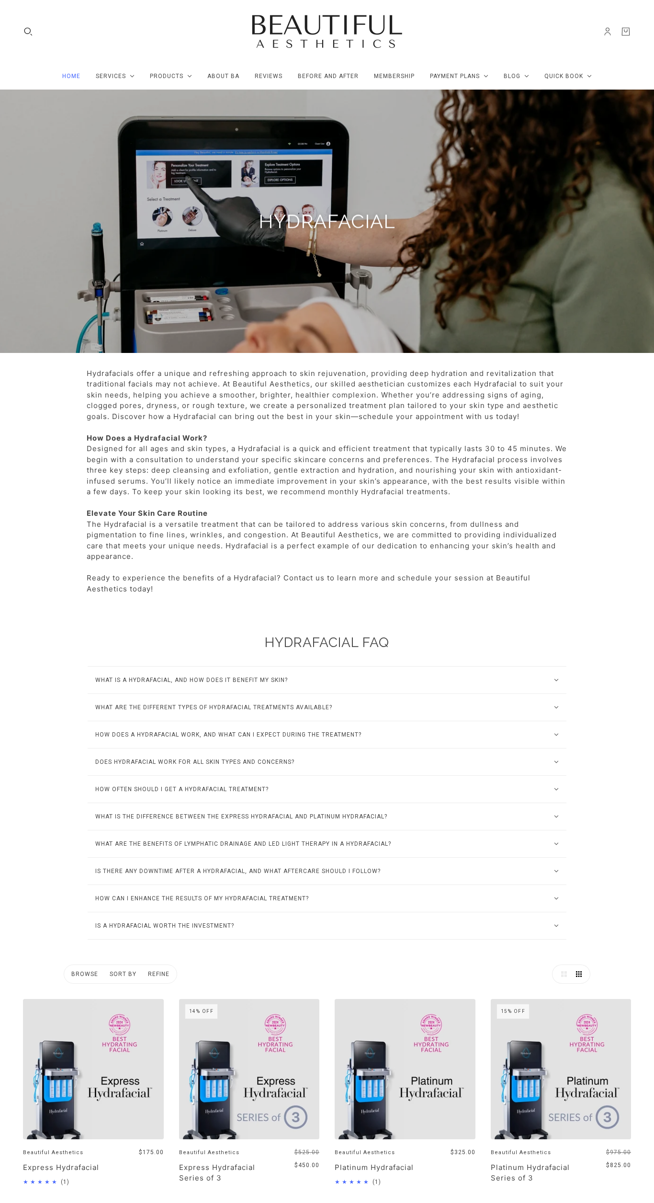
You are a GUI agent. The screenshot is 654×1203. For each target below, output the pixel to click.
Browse (84, 974)
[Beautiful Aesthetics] (327, 32)
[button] (561, 974)
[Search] (28, 31)
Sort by (123, 974)
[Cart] (625, 31)
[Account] (607, 31)
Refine (158, 974)
